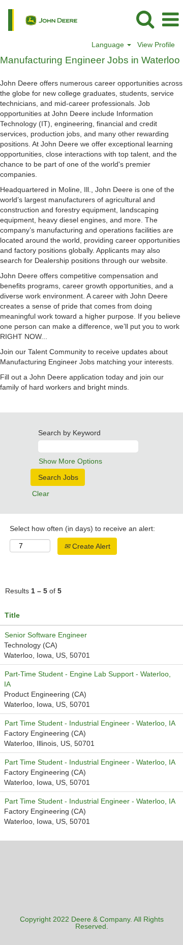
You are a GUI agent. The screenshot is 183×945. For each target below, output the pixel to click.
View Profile (156, 45)
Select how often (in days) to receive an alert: (82, 528)
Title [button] (12, 615)
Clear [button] (40, 493)
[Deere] (39, 19)
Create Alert (90, 546)
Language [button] (109, 45)
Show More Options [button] (70, 461)
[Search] (145, 19)
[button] (170, 19)
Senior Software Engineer (46, 635)
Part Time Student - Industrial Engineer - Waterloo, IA (90, 723)
